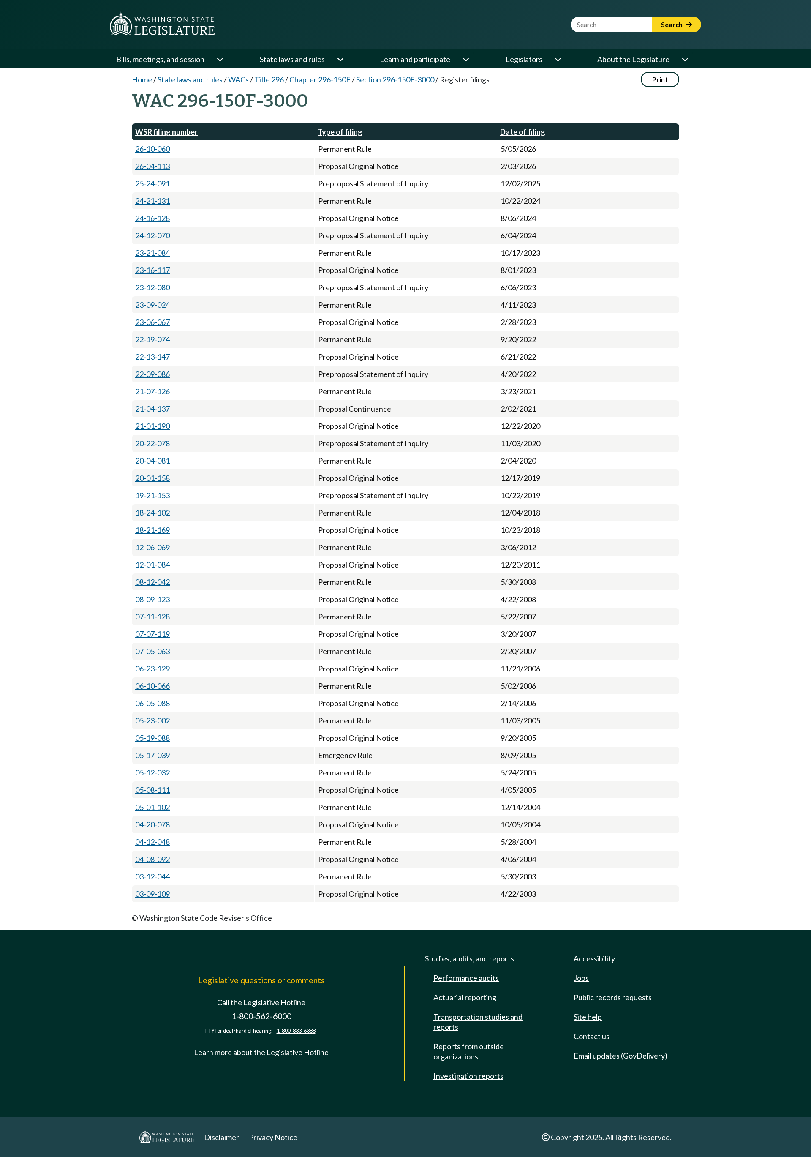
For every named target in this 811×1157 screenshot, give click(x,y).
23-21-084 (152, 252)
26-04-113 (152, 166)
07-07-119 (152, 634)
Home (142, 79)
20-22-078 (152, 443)
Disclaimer (221, 1137)
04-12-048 (152, 841)
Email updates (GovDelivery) (620, 1055)
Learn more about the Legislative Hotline (261, 1052)
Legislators (524, 59)
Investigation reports (468, 1076)
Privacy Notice (273, 1137)
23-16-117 (152, 270)
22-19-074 (152, 339)
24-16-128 (152, 218)
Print (660, 79)
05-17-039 (152, 755)
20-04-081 (152, 460)
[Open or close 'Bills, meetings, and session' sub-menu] (220, 59)
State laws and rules (292, 59)
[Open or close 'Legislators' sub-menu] (558, 59)
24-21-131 (152, 200)
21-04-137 (152, 408)
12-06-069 (152, 547)
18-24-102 (152, 512)
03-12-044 (152, 876)
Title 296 (269, 79)
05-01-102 (152, 807)
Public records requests (613, 997)
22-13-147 (152, 356)
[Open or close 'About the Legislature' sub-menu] (685, 59)
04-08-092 (152, 859)
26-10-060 (152, 148)
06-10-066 (152, 685)
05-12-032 (152, 772)
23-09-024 (152, 304)
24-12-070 (152, 235)
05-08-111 (152, 789)
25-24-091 (152, 183)
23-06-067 (152, 322)
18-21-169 (152, 530)
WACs (238, 79)
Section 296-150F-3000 (395, 79)
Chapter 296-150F (320, 79)
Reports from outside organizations (468, 1051)
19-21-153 (152, 495)
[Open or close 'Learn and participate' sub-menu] (465, 59)
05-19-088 (152, 737)
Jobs (581, 977)
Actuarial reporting (464, 997)
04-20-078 (152, 824)
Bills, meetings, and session (160, 59)
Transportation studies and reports (478, 1021)
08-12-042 (152, 582)
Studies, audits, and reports (469, 958)
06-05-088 (152, 703)
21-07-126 (152, 391)
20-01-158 (152, 478)
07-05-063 (152, 651)
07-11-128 (152, 616)
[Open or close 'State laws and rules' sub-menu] (340, 59)
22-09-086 (152, 374)
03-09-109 (152, 893)
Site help (588, 1016)
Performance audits (466, 977)
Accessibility (594, 958)
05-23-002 (152, 720)
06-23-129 (152, 668)
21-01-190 (152, 426)
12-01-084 (152, 564)
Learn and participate (415, 59)
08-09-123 (152, 599)
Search (672, 24)
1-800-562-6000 (261, 1016)
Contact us (592, 1036)
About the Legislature (633, 59)
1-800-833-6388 (296, 1031)
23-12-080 (152, 287)
